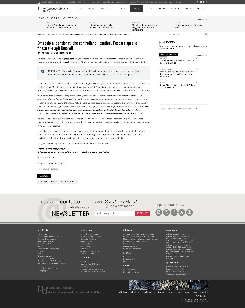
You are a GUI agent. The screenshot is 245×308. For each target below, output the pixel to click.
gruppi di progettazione (89, 234)
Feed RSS (127, 261)
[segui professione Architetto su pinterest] (189, 212)
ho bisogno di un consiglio (90, 237)
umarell (54, 181)
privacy (186, 292)
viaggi (149, 9)
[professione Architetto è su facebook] (174, 212)
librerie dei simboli (87, 266)
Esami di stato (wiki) (131, 272)
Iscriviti (142, 213)
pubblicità (134, 292)
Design (40, 246)
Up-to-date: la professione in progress (51, 263)
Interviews (41, 266)
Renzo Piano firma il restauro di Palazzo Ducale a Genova (61, 26)
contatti (203, 292)
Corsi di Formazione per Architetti (50, 237)
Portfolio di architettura (132, 249)
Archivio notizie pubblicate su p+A (50, 249)
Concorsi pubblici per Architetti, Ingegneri (139, 234)
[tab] (199, 19)
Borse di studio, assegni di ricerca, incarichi (139, 237)
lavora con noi (174, 292)
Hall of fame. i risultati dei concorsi (50, 261)
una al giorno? (123, 201)
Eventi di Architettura (45, 234)
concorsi (122, 9)
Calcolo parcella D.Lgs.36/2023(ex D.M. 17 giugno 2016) (178, 238)
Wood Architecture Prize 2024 (177, 274)
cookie (194, 292)
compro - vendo (86, 241)
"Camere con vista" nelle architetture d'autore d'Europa (103, 26)
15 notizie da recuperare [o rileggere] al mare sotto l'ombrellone (144, 27)
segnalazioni (146, 292)
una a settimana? (121, 206)
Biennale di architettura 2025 (177, 267)
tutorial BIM (170, 258)
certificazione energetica (89, 251)
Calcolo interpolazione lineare (177, 256)
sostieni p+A (159, 292)
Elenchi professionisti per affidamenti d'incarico (141, 239)
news (46, 11)
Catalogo (40, 254)
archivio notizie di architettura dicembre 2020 (179, 109)
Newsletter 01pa (129, 259)
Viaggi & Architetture (45, 244)
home (79, 9)
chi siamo (123, 292)
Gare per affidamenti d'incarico (134, 241)
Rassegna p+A (42, 271)
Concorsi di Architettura (46, 239)
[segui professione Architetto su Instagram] (166, 212)
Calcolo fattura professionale (177, 234)
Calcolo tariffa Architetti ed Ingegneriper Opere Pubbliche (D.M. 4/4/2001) (180, 250)
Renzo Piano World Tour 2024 (177, 269)
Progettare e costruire (45, 258)
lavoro (161, 9)
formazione (106, 9)
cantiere (43, 181)
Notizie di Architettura (45, 241)
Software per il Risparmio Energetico (94, 271)
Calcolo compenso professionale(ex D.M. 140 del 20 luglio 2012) (178, 246)
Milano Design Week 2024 (176, 271)
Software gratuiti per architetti (91, 269)
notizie (136, 9)
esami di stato (85, 246)
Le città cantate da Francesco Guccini (188, 26)
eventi (91, 9)
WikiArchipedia (129, 270)
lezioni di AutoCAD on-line (90, 264)
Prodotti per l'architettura (47, 268)
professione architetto (53, 8)
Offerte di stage (129, 244)
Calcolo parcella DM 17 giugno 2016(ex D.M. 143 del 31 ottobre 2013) (180, 242)
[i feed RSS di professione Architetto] (158, 212)
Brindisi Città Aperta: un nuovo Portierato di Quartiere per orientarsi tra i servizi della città (178, 74)
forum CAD (84, 261)
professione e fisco (87, 254)
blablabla (84, 249)
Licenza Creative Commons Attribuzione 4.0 (190, 299)
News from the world (45, 256)
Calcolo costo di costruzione (177, 254)
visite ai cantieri (69, 181)
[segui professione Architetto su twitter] (181, 212)
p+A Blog (41, 251)
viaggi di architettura (88, 239)
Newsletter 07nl (129, 257)
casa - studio (85, 244)
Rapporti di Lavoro (130, 246)
